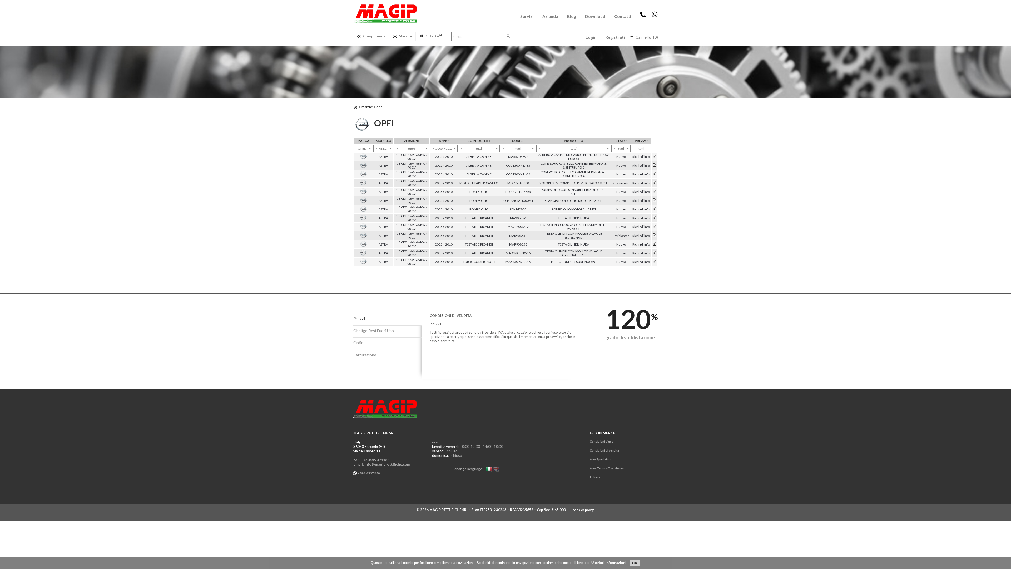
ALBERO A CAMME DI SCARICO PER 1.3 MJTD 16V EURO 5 (573, 157)
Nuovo (621, 157)
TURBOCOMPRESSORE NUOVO (574, 262)
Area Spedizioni (600, 459)
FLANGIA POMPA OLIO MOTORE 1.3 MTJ (574, 201)
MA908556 (518, 218)
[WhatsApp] (654, 16)
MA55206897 (518, 157)
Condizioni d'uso (601, 441)
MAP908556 (518, 244)
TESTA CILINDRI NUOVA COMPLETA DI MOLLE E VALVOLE (573, 227)
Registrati (615, 37)
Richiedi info (641, 157)
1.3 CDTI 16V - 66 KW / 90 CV (411, 157)
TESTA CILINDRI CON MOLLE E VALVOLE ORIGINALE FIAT (573, 253)
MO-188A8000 (518, 183)
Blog (571, 16)
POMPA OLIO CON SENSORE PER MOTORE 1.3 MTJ (574, 192)
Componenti (374, 36)
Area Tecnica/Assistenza (607, 468)
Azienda (550, 16)
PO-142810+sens (518, 192)
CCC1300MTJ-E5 (518, 166)
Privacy (595, 477)
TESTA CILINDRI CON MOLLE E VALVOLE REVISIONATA (573, 235)
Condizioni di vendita (604, 450)
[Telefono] (643, 16)
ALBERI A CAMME (479, 157)
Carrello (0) (646, 37)
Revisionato (621, 183)
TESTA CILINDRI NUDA (573, 218)
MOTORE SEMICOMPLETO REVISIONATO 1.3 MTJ (573, 183)
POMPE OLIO (479, 192)
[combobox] (363, 148)
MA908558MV (518, 227)
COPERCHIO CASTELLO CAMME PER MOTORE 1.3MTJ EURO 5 (574, 165)
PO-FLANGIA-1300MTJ (518, 201)
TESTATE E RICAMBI (479, 218)
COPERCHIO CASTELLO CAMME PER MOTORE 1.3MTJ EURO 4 (574, 174)
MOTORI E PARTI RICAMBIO (478, 183)
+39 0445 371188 (368, 473)
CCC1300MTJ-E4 (518, 174)
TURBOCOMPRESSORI (479, 262)
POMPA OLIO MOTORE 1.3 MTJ (574, 209)
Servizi (526, 16)
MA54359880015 (518, 262)
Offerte (432, 36)
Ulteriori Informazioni (608, 563)
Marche (405, 36)
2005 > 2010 (444, 157)
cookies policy (583, 510)
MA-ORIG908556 (518, 253)
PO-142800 (518, 209)
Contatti (622, 16)
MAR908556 (518, 236)
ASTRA (383, 157)
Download (595, 16)
